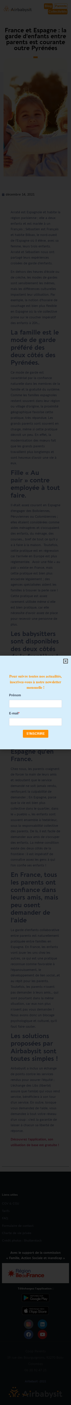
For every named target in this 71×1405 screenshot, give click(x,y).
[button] (65, 661)
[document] (35, 702)
